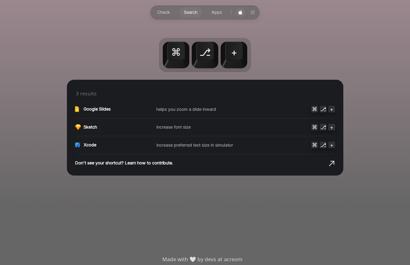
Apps (216, 12)
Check (163, 12)
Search (190, 12)
